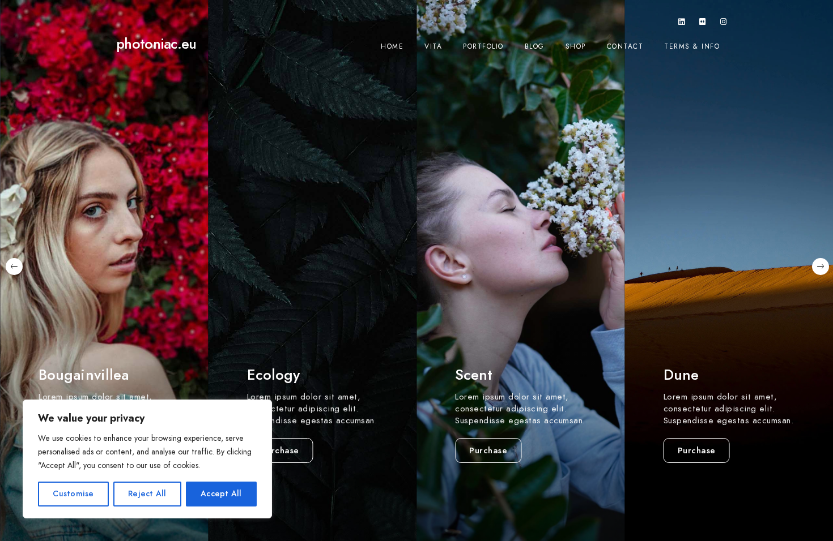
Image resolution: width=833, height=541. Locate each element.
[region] (147, 459)
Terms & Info (692, 46)
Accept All (221, 493)
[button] (13, 270)
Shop (576, 46)
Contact (625, 46)
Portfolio (483, 46)
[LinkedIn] (681, 23)
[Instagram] (723, 23)
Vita (433, 46)
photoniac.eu (156, 44)
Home (392, 46)
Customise (73, 493)
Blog (535, 46)
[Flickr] (702, 23)
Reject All (147, 493)
